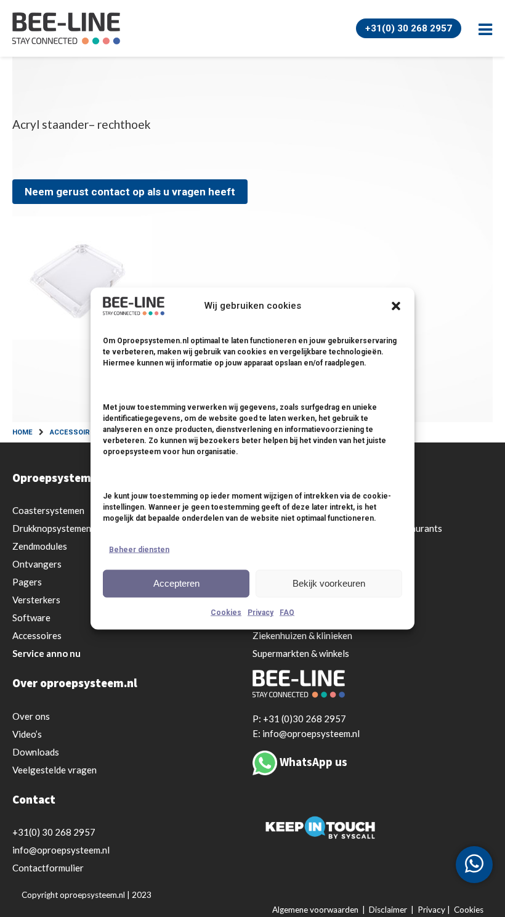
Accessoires (37, 635)
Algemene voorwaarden (315, 910)
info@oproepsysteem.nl (61, 849)
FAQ (287, 612)
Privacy (260, 612)
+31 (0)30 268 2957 (304, 718)
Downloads (35, 751)
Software (31, 617)
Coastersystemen (48, 510)
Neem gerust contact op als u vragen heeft (130, 191)
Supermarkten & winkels (300, 653)
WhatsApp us (313, 761)
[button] (396, 306)
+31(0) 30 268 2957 (408, 28)
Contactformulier (48, 867)
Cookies (226, 612)
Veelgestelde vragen (54, 769)
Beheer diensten (139, 549)
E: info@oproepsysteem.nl (306, 733)
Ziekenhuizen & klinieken (302, 635)
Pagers (27, 581)
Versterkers (36, 599)
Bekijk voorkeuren (329, 583)
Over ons (31, 716)
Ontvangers (37, 563)
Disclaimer (388, 910)
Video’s (27, 734)
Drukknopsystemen (51, 528)
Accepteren (176, 583)
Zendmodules (39, 546)
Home (22, 432)
